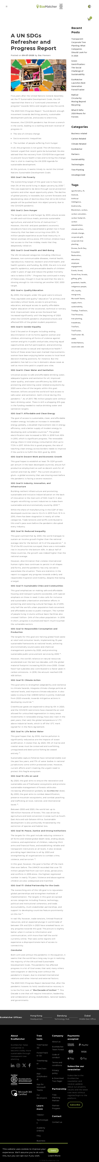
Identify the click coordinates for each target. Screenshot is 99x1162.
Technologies (77, 164)
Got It (53, 1150)
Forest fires (76, 274)
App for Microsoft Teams (41, 1087)
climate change (77, 233)
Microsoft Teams (78, 298)
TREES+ (40, 1115)
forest (80, 270)
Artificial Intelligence (76, 200)
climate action (77, 229)
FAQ (39, 1136)
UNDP (73, 339)
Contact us (57, 1122)
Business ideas (41, 1142)
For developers (42, 1096)
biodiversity (76, 206)
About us (56, 1042)
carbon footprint (78, 218)
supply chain (76, 302)
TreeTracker (76, 331)
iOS (72, 290)
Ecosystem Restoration (76, 253)
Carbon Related (78, 138)
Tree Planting (77, 169)
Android (74, 195)
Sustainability (78, 159)
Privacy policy (55, 1071)
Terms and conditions (57, 1064)
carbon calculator (78, 214)
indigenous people (78, 286)
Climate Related (78, 143)
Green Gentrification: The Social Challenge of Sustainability (78, 68)
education (75, 259)
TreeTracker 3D (77, 335)
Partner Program (56, 1107)
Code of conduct (56, 1056)
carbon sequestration (76, 223)
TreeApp (74, 310)
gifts (79, 278)
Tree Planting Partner (56, 1098)
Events (74, 270)
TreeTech (75, 327)
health (83, 282)
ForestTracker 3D (42, 1054)
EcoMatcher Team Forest (58, 1048)
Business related (79, 133)
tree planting (76, 319)
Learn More (54, 1155)
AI (83, 191)
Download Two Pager (58, 1079)
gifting (74, 278)
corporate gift (77, 237)
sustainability (76, 306)
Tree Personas (77, 314)
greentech (75, 282)
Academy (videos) (41, 1129)
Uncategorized (78, 175)
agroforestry (76, 191)
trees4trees (75, 323)
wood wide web (77, 347)
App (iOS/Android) (42, 1076)
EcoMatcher (53, 791)
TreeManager (42, 1062)
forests (84, 274)
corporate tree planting (77, 242)
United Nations (77, 343)
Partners (75, 154)
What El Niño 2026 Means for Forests (78, 113)
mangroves (75, 294)
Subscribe (75, 1105)
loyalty (78, 290)
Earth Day (82, 248)
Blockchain (75, 210)
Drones (74, 248)
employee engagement (76, 265)
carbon (84, 210)
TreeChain (83, 310)
